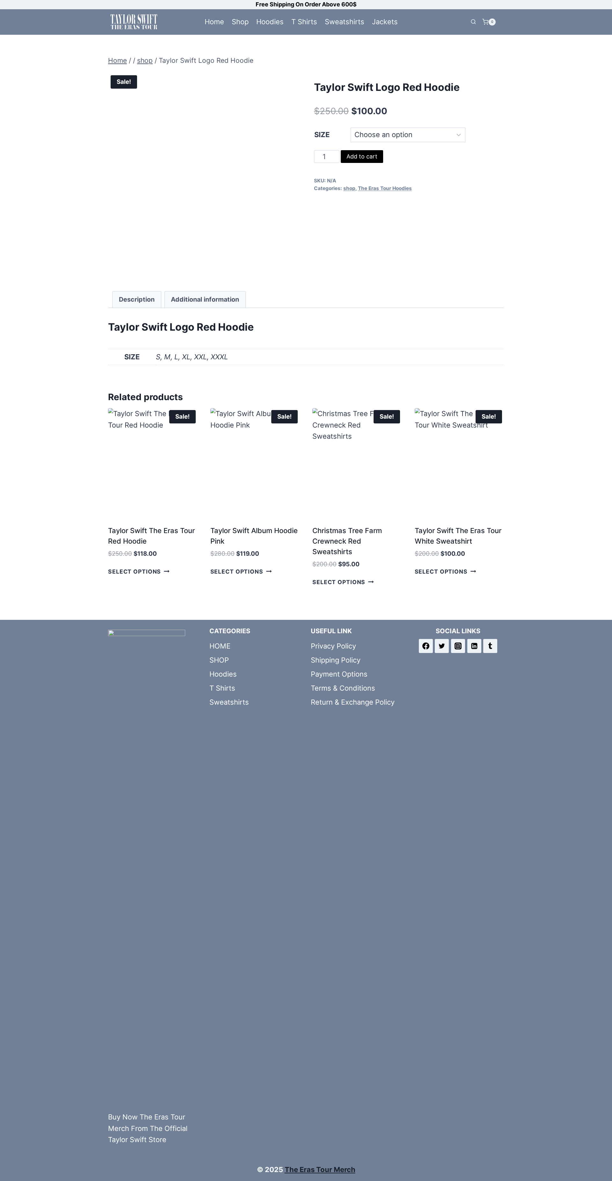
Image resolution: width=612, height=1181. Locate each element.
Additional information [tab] (205, 299)
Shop (240, 22)
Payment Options (339, 674)
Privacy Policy (333, 646)
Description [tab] (137, 299)
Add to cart (361, 156)
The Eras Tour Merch (320, 1169)
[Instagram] (458, 646)
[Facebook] (426, 646)
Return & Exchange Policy (353, 702)
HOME (219, 646)
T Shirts (304, 22)
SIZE (322, 134)
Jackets (385, 22)
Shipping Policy (336, 660)
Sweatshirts (344, 22)
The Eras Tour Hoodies (385, 188)
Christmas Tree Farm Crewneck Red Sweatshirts (347, 541)
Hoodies (270, 22)
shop (349, 188)
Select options (134, 571)
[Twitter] (442, 646)
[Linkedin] (474, 646)
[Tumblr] (490, 646)
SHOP (219, 660)
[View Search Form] (473, 22)
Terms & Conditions (343, 688)
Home (214, 22)
